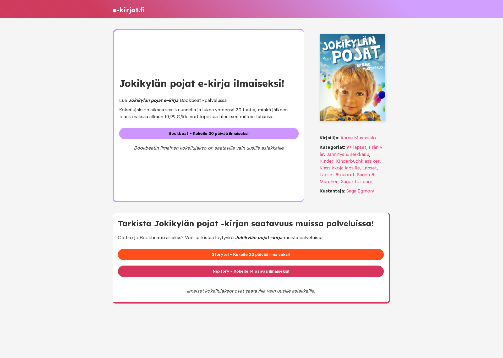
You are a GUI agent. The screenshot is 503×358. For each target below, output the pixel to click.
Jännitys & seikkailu (347, 154)
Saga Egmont (360, 191)
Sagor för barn (356, 181)
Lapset (369, 168)
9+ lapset (356, 147)
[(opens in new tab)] (352, 77)
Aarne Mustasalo (358, 138)
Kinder (326, 161)
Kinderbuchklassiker (358, 161)
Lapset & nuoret (337, 175)
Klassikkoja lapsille (340, 168)
